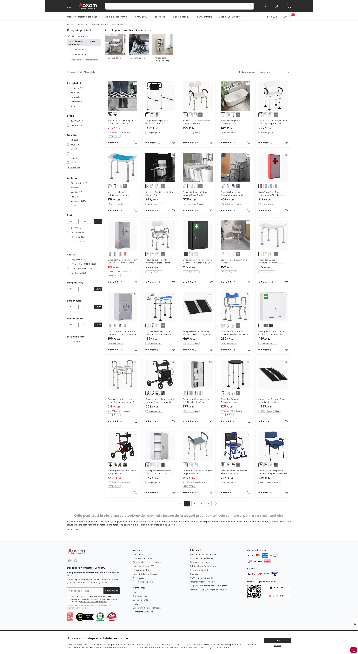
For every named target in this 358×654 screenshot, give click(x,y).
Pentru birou (140, 16)
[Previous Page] (180, 503)
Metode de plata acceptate (203, 554)
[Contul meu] (277, 6)
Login (135, 592)
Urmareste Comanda (143, 612)
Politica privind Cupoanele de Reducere (209, 590)
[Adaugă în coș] (135, 143)
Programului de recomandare (147, 562)
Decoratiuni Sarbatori (230, 16)
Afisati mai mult (73, 168)
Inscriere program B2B (143, 566)
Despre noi (138, 554)
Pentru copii (160, 16)
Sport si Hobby (181, 16)
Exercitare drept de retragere (147, 608)
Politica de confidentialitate (93, 601)
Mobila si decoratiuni (116, 16)
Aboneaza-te (111, 590)
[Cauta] (250, 6)
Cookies (194, 574)
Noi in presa (138, 578)
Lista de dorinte (140, 600)
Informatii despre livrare (201, 558)
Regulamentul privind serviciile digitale (208, 586)
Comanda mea (140, 596)
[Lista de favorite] (264, 6)
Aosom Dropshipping (143, 582)
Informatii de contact (143, 558)
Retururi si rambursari (200, 562)
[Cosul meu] (289, 6)
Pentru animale (204, 16)
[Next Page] (216, 503)
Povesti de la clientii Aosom (146, 574)
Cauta (98, 221)
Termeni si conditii (199, 570)
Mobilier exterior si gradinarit (83, 16)
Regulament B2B (141, 570)
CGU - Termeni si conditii (202, 578)
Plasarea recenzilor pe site (202, 582)
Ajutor (136, 604)
